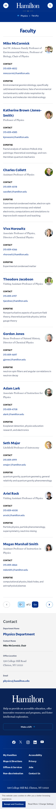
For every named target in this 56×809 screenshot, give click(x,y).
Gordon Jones (13, 333)
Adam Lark (11, 388)
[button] (5, 5)
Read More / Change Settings (41, 804)
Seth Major (11, 443)
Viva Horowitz (14, 228)
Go (35, 604)
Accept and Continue (14, 804)
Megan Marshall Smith (20, 544)
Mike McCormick (16, 43)
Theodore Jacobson (18, 279)
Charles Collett (14, 169)
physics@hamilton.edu (16, 681)
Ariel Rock (11, 493)
